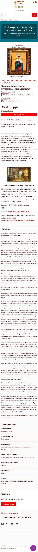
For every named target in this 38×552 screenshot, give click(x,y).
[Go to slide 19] (25, 80)
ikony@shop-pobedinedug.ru (18, 211)
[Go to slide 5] (7, 80)
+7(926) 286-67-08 (15, 205)
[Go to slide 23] (30, 80)
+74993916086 (19, 7)
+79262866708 (19, 10)
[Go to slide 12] (16, 80)
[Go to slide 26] (34, 80)
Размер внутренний (8, 92)
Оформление (6, 98)
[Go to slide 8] (11, 80)
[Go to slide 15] (20, 80)
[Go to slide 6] (8, 80)
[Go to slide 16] (21, 80)
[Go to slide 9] (12, 80)
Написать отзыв (8, 504)
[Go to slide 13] (17, 80)
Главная (4, 20)
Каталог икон (13, 20)
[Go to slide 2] (3, 80)
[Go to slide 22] (29, 80)
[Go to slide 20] (26, 80)
